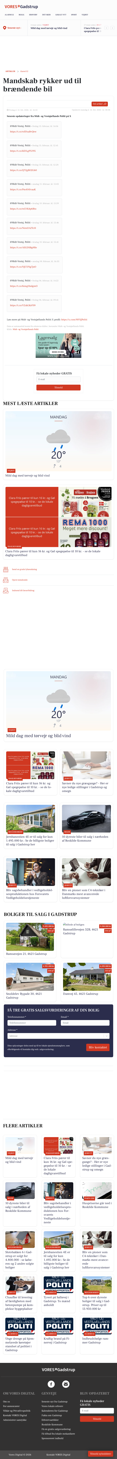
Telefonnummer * (16, 1016)
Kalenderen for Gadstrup (55, 1410)
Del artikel (98, 104)
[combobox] (9, 1036)
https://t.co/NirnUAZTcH (23, 228)
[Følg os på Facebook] (51, 1384)
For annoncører (11, 1406)
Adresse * (12, 1029)
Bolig (21, 15)
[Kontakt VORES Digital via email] (65, 1384)
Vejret (85, 15)
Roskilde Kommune (52, 1424)
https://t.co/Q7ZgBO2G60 (23, 170)
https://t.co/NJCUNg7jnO (23, 266)
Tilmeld (58, 387)
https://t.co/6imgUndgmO (23, 286)
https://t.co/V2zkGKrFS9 (22, 305)
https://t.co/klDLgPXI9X (23, 150)
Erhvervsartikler (50, 1419)
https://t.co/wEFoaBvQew (23, 131)
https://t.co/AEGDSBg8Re (23, 247)
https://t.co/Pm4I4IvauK (23, 189)
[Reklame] (58, 345)
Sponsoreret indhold (52, 1438)
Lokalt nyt (60, 15)
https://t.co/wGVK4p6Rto (23, 208)
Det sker (46, 15)
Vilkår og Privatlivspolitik (16, 1410)
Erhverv (33, 15)
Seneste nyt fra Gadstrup (54, 1401)
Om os (6, 1401)
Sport (74, 15)
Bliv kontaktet (98, 1047)
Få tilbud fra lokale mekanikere (58, 1433)
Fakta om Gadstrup (52, 1415)
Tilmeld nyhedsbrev (100, 1453)
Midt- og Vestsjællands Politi (26, 329)
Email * (65, 1016)
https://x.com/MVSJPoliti (74, 319)
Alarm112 (9, 15)
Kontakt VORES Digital (15, 1415)
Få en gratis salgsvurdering (56, 1429)
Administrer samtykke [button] (15, 1419)
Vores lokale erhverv (52, 1406)
